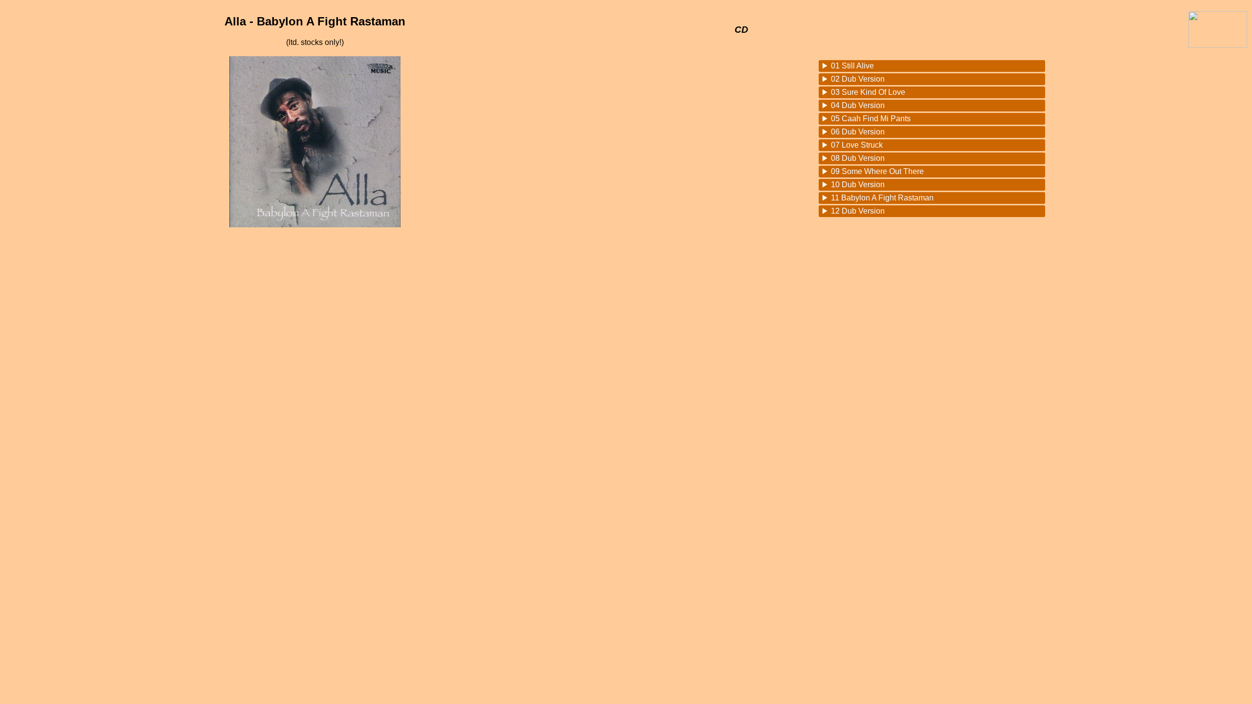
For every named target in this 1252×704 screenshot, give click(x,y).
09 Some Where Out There (877, 171)
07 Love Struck (857, 145)
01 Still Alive (852, 66)
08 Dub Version (858, 158)
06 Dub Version (858, 132)
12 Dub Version (858, 211)
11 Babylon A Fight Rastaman (882, 198)
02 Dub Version (858, 79)
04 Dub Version (858, 105)
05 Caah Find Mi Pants (871, 118)
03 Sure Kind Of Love (868, 92)
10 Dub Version (858, 184)
